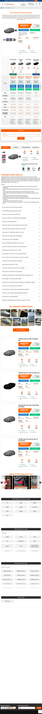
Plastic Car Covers (34, 571)
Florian (7, 507)
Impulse (21, 511)
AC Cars (21, 536)
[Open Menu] (2, 4)
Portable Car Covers (21, 583)
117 (7, 502)
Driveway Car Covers (34, 587)
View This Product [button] (13, 86)
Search (21, 138)
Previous (2, 483)
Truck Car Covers (7, 583)
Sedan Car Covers (21, 575)
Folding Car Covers (21, 579)
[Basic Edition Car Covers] (28, 64)
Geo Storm (34, 507)
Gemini (21, 507)
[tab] (6, 147)
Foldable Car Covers (21, 571)
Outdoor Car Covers (35, 575)
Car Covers (7, 601)
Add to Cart (13, 89)
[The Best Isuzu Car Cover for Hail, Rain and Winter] (9, 419)
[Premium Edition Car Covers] (13, 64)
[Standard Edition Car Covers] (21, 64)
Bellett (34, 502)
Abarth (7, 536)
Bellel (21, 502)
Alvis (21, 546)
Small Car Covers (34, 583)
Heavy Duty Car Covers (7, 587)
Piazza (34, 511)
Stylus (7, 515)
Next (16, 30)
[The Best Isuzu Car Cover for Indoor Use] (9, 386)
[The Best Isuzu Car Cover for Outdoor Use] (9, 353)
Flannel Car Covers (21, 587)
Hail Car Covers (7, 575)
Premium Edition (13, 59)
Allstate (7, 546)
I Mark (7, 511)
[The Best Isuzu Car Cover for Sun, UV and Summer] (9, 453)
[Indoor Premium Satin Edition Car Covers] (36, 64)
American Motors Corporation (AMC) (35, 546)
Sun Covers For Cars (7, 579)
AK (7, 541)
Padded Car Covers (35, 579)
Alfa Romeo (21, 541)
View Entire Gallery (21, 329)
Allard (35, 541)
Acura (35, 536)
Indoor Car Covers (7, 571)
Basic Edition (28, 59)
